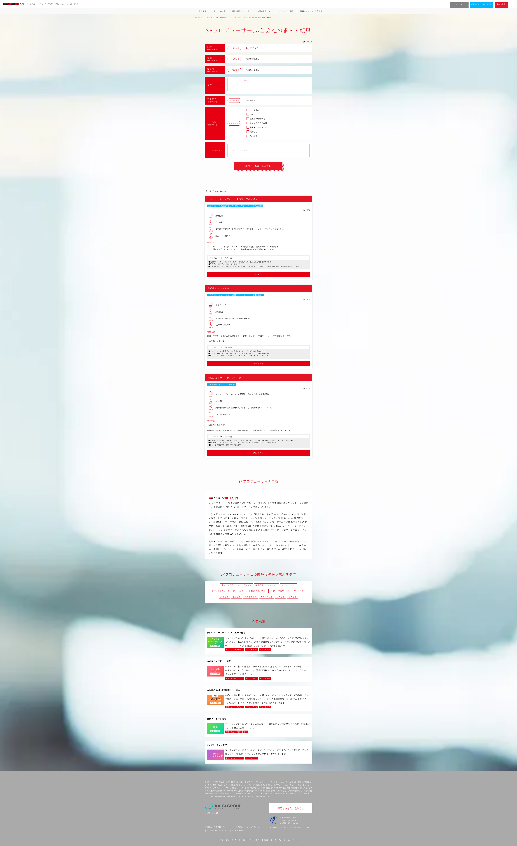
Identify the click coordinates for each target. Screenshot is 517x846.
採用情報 (217, 827)
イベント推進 (267, 596)
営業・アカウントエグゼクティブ (236, 585)
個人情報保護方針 (238, 830)
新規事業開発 (250, 596)
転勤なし (253, 131)
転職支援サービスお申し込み (481, 4)
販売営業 (236, 596)
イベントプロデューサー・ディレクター (288, 591)
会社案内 (208, 827)
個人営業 (292, 596)
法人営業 (280, 596)
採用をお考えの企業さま (311, 11)
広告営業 (224, 596)
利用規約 (239, 827)
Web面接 (253, 136)
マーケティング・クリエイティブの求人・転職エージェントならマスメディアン (259, 839)
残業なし (253, 114)
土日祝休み (254, 110)
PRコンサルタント (257, 591)
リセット (308, 41)
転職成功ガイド (265, 11)
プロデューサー (288, 585)
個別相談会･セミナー (241, 11)
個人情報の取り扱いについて (217, 830)
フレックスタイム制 (258, 123)
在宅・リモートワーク (259, 127)
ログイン (459, 4)
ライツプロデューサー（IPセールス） (228, 591)
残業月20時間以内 (257, 118)
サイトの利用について (253, 827)
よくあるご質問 (286, 11)
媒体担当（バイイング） (266, 585)
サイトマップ (228, 827)
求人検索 (502, 4)
